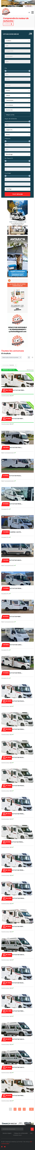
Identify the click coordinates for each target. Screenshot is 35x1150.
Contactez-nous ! (17, 1135)
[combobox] (17, 40)
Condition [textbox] (8, 41)
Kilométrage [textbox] (9, 154)
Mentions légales (7, 1133)
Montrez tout (30, 369)
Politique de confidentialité (21, 1133)
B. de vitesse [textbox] (9, 105)
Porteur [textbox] (8, 90)
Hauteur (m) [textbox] (9, 110)
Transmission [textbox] (9, 100)
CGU (31, 1133)
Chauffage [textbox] (8, 189)
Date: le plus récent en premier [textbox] (10, 357)
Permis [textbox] (8, 134)
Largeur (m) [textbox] (9, 130)
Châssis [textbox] (8, 95)
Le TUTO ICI (7, 24)
